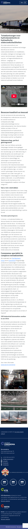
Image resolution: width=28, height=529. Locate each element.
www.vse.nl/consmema (8, 364)
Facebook (5, 463)
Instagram (6, 464)
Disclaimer (19, 527)
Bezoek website (5, 501)
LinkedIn (5, 461)
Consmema (12, 260)
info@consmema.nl (8, 459)
